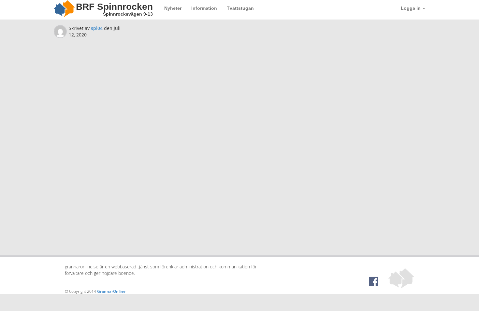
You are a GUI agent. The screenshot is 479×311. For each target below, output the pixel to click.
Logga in (411, 8)
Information (204, 8)
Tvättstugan (240, 8)
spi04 (97, 28)
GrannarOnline (111, 291)
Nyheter (172, 8)
